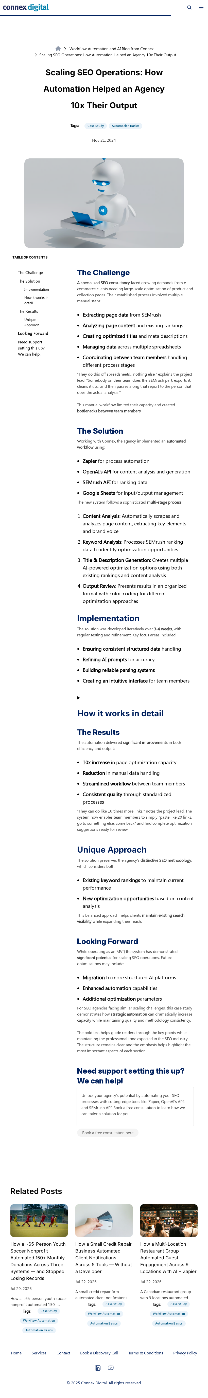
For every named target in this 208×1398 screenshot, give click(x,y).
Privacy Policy (185, 1352)
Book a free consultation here (107, 1132)
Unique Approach (31, 322)
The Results (28, 311)
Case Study (96, 126)
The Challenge (30, 272)
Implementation (36, 289)
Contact (63, 1352)
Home (16, 1352)
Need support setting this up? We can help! (31, 348)
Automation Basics (125, 126)
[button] (201, 7)
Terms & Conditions (145, 1352)
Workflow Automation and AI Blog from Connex (111, 48)
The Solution (29, 281)
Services (39, 1352)
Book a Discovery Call (99, 1352)
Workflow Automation (39, 1320)
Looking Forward (33, 333)
